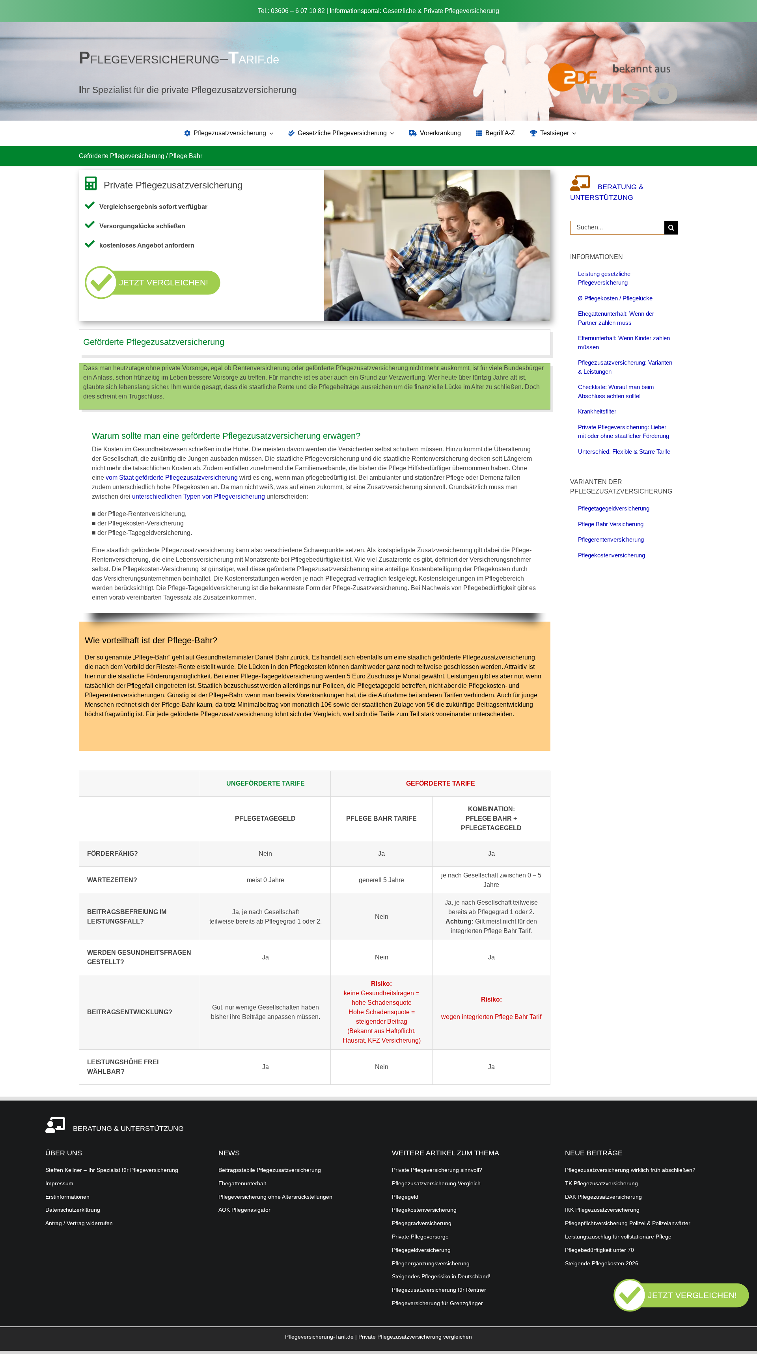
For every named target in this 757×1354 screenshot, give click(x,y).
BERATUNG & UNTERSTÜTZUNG (128, 1128)
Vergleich (326, 714)
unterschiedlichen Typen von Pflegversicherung (198, 496)
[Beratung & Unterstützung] (584, 187)
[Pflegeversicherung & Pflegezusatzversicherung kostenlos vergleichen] (681, 1309)
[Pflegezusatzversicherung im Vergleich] (612, 65)
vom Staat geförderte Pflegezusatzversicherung (172, 477)
